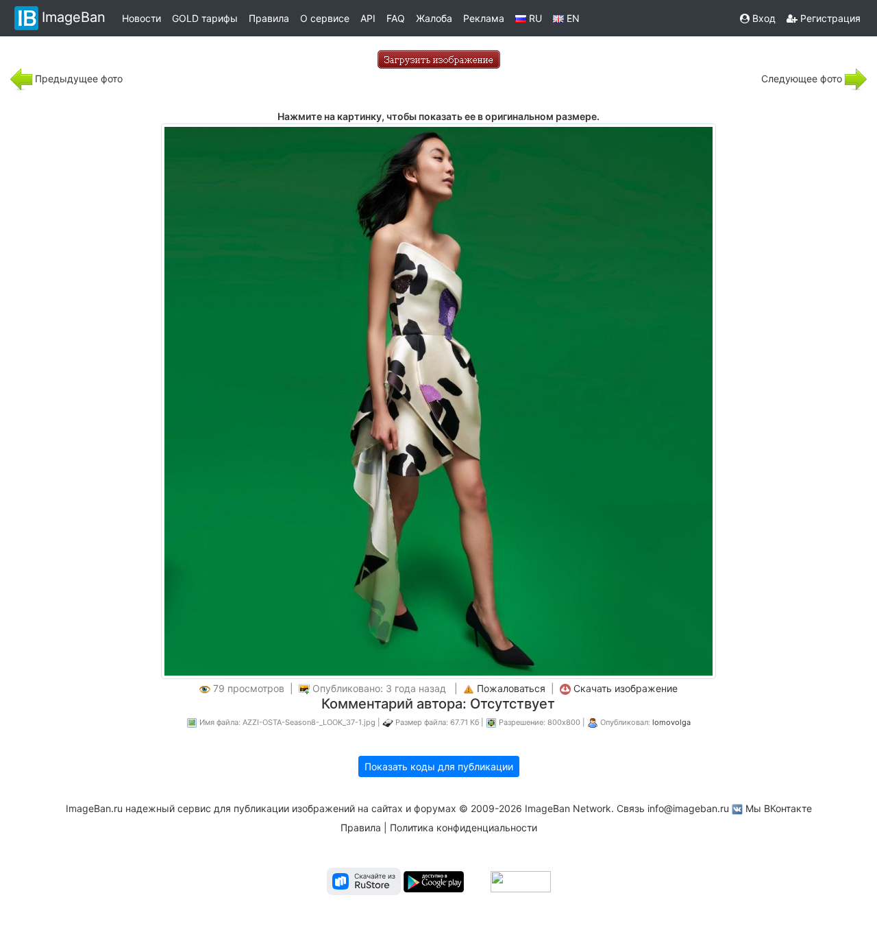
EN (572, 18)
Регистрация (829, 18)
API (367, 18)
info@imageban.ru (688, 808)
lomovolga (671, 722)
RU (534, 18)
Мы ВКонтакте (778, 808)
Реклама (483, 18)
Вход (763, 18)
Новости (141, 18)
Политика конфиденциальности (463, 827)
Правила (269, 18)
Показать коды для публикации (439, 766)
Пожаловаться (511, 688)
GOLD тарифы (205, 18)
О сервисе (324, 18)
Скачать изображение (625, 688)
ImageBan (74, 17)
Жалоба (434, 18)
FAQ (395, 18)
